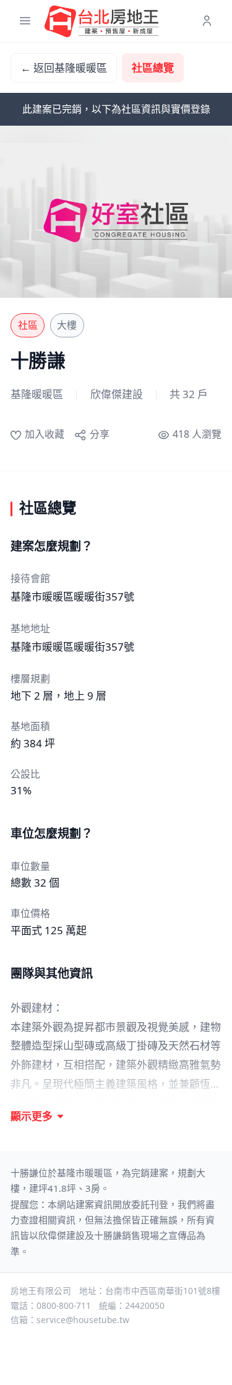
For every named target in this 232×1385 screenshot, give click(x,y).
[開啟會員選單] (206, 21)
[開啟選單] (25, 21)
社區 (28, 325)
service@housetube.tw (83, 1320)
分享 (99, 434)
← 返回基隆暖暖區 (63, 68)
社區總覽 (153, 68)
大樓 (67, 325)
